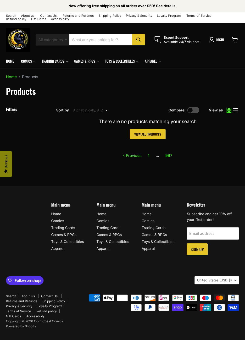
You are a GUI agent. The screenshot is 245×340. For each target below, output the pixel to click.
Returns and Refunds (78, 15)
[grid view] (229, 110)
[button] (217, 40)
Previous (133, 155)
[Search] (138, 39)
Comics (27, 61)
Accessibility (60, 19)
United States (214, 280)
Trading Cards (53, 61)
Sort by (62, 110)
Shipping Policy (110, 15)
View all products (147, 134)
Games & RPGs (85, 61)
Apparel (151, 61)
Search (11, 15)
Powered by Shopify (21, 326)
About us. (28, 15)
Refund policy (16, 19)
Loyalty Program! (169, 15)
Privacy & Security (139, 15)
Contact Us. (49, 15)
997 (168, 155)
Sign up (197, 249)
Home (10, 61)
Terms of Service (199, 15)
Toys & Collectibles (120, 61)
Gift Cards (38, 19)
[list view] (235, 110)
